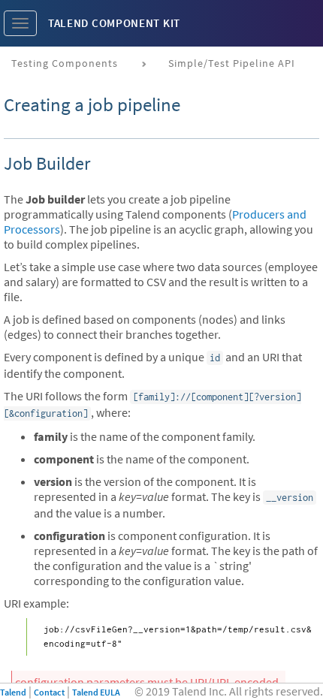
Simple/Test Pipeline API (231, 63)
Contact (49, 692)
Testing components (64, 63)
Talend (13, 692)
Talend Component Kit (114, 23)
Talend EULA (96, 692)
